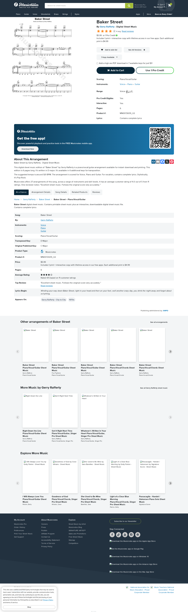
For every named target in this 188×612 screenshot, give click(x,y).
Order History (19, 527)
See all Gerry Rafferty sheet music (154, 388)
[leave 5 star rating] (114, 31)
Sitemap (72, 540)
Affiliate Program (47, 534)
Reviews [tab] (96, 192)
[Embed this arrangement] (153, 162)
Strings (65, 14)
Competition (73, 543)
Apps (138, 14)
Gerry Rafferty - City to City (54, 299)
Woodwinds (45, 14)
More (150, 15)
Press (43, 527)
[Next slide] (170, 351)
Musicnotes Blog (75, 527)
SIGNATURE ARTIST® (77, 530)
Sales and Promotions (77, 534)
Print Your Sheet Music (23, 534)
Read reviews (128, 31)
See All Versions (134, 50)
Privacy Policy (46, 546)
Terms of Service (48, 543)
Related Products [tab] (79, 192)
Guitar (26, 14)
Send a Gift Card (140, 7)
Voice (35, 14)
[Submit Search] (129, 5)
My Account (159, 7)
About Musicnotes (49, 520)
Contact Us (45, 537)
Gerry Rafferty (107, 27)
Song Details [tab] (61, 192)
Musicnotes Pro (140, 5)
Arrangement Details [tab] (41, 192)
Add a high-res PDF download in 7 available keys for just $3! (125, 63)
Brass (56, 14)
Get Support (19, 537)
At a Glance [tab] (21, 192)
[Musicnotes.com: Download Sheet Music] (26, 5)
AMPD (165, 311)
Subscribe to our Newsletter (125, 521)
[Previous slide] (17, 351)
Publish (44, 530)
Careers (44, 524)
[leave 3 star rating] (106, 31)
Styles (77, 14)
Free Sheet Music (76, 537)
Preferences (19, 530)
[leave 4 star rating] (110, 31)
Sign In (162, 4)
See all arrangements (159, 322)
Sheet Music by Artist (77, 524)
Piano (18, 14)
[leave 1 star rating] (99, 31)
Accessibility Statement (50, 540)
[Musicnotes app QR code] (160, 139)
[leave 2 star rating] (102, 31)
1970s (71, 299)
